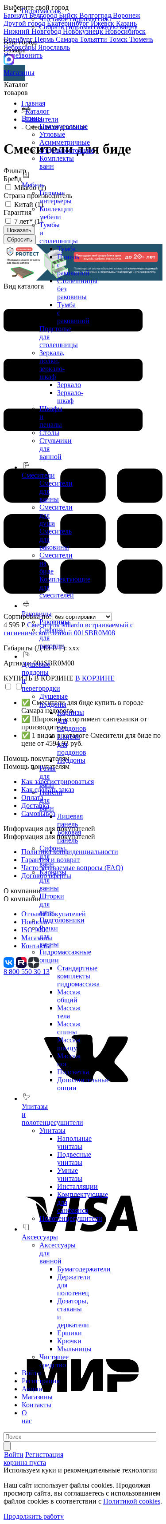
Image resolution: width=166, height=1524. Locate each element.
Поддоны (71, 760)
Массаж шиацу (69, 1044)
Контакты (36, 1405)
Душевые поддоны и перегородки (41, 676)
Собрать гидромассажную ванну (88, 27)
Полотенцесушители (70, 1218)
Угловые (52, 134)
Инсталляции (77, 1186)
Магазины (14, 72)
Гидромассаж (41, 11)
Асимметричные (64, 142)
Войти (31, 1373)
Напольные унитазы (74, 1142)
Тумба (66, 249)
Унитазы (52, 1130)
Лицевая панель (70, 820)
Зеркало (69, 384)
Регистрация (41, 1381)
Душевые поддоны (53, 700)
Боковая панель (69, 836)
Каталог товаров (16, 88)
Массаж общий (69, 996)
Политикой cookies (131, 1501)
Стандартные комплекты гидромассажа (78, 976)
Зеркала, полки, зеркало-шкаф (52, 364)
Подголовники (62, 920)
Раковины (54, 621)
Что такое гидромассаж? (75, 19)
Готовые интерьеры (55, 197)
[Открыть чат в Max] (9, 59)
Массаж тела (69, 1012)
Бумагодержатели (84, 1269)
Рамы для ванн (47, 776)
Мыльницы (74, 1349)
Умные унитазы (69, 1174)
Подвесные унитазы (74, 1158)
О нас (27, 1417)
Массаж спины (69, 1028)
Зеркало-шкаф (70, 396)
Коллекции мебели (56, 213)
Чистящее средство (54, 1361)
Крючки (69, 1341)
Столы (49, 432)
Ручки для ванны (49, 936)
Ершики (69, 1333)
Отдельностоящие (66, 150)
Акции (32, 1389)
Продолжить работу (34, 1516)
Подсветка (73, 1072)
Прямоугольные (63, 126)
